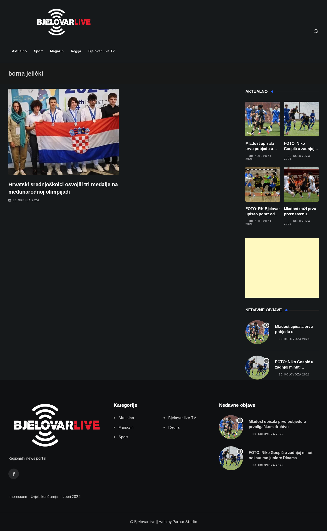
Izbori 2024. (71, 496)
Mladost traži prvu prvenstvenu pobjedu (300, 214)
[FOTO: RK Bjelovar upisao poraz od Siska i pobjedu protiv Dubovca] (262, 184)
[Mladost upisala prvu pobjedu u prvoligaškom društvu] (262, 119)
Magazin (57, 51)
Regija (76, 51)
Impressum (17, 496)
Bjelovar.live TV (101, 51)
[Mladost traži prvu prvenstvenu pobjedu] (301, 184)
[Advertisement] (282, 268)
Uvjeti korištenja (44, 496)
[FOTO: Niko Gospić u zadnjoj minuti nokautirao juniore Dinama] (301, 119)
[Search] (316, 31)
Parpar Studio (185, 521)
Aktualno (19, 51)
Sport (38, 51)
